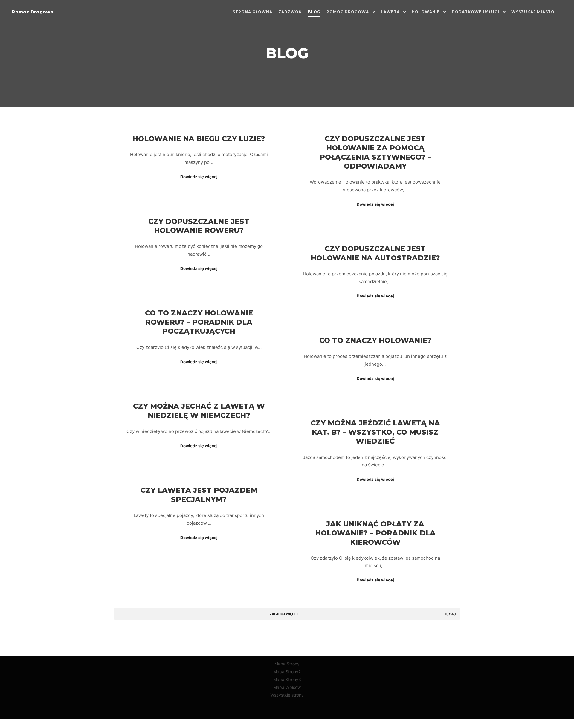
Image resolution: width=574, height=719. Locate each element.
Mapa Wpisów (287, 687)
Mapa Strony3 (287, 679)
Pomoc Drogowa (32, 12)
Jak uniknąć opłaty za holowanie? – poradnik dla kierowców (375, 533)
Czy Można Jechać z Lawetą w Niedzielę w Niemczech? (199, 411)
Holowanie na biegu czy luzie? (198, 138)
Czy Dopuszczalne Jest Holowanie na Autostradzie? (375, 253)
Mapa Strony (287, 663)
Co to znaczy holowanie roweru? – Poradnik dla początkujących (199, 322)
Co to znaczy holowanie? (375, 340)
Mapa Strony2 (287, 671)
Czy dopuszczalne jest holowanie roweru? (198, 226)
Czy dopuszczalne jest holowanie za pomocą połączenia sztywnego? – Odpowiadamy (375, 152)
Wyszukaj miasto (533, 12)
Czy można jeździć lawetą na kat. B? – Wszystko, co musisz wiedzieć (375, 432)
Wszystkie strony (287, 694)
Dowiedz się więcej (199, 176)
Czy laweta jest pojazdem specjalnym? (199, 495)
